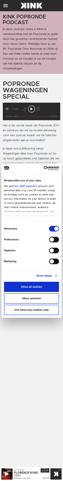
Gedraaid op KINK (22, 478)
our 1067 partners (25, 186)
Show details (44, 275)
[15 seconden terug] (24, 109)
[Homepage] (31, 6)
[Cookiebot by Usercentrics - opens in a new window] (44, 168)
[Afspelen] (31, 108)
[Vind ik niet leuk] (47, 470)
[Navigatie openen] (5, 5)
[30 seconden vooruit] (38, 109)
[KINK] (56, 474)
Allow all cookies (31, 286)
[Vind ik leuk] (43, 470)
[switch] (54, 239)
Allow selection (31, 298)
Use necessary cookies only (31, 309)
